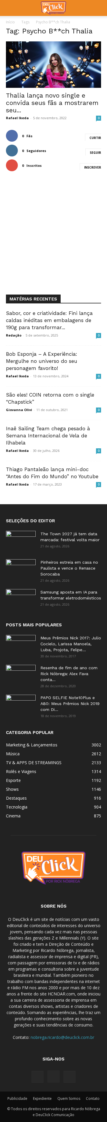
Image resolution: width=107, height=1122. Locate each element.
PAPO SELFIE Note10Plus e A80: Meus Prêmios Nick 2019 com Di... (70, 703)
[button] (10, 8)
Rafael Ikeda (17, 118)
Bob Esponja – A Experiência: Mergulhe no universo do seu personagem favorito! (41, 361)
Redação (13, 335)
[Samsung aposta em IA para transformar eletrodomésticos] (21, 599)
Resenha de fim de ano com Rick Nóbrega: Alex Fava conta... (68, 673)
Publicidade (17, 1098)
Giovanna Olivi (19, 410)
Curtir (95, 138)
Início (10, 22)
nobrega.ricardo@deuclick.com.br (62, 1037)
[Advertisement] (53, 238)
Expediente (42, 1098)
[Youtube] (69, 1077)
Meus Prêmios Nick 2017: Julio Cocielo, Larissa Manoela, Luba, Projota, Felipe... (70, 644)
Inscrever (92, 167)
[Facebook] (37, 1077)
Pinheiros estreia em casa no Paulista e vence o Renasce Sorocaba (69, 568)
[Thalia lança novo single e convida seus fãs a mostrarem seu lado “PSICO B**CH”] (53, 64)
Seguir (95, 153)
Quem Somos (68, 1098)
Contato (93, 1098)
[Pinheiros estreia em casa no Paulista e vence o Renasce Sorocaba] (21, 569)
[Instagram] (53, 1076)
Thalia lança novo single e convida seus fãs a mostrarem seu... (52, 103)
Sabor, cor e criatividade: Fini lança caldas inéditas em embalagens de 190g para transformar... (49, 320)
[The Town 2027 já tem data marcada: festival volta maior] (21, 541)
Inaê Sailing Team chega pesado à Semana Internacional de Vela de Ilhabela (48, 436)
